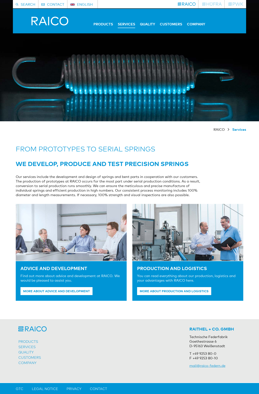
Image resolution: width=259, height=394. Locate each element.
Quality (147, 24)
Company (196, 24)
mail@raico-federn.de (207, 365)
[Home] (42, 24)
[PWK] (235, 4)
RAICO (219, 129)
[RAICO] (187, 4)
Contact (98, 388)
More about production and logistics (174, 291)
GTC (19, 388)
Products (103, 24)
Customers (171, 24)
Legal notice (45, 388)
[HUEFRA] (212, 4)
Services (126, 24)
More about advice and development (56, 291)
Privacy (74, 388)
